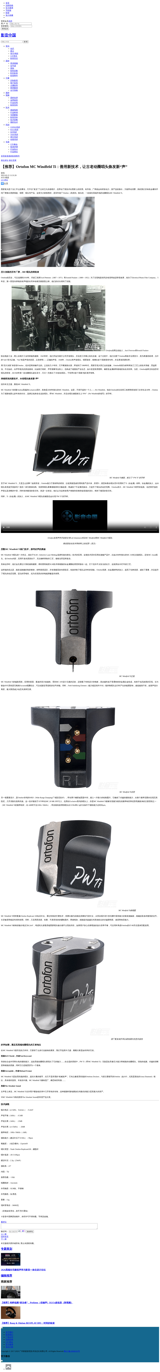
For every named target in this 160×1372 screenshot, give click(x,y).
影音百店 (14, 58)
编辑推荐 (6, 1275)
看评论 (4, 1222)
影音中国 (8, 35)
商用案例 (14, 88)
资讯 (7, 46)
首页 (7, 3)
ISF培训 (13, 132)
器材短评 (14, 98)
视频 (7, 95)
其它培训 (14, 137)
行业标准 (14, 112)
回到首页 (4, 1237)
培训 (7, 125)
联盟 (7, 13)
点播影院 (14, 85)
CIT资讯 (13, 56)
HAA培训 (14, 130)
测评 (7, 93)
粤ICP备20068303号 (72, 1351)
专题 (7, 142)
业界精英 (14, 100)
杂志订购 (9, 1347)
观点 (12, 51)
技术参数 (14, 120)
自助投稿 (9, 5)
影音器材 (8, 156)
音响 (12, 68)
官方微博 (9, 8)
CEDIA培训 (15, 127)
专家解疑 (14, 115)
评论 (4, 180)
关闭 (10, 21)
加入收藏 (9, 15)
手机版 (8, 10)
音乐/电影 (14, 53)
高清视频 (14, 63)
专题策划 (6, 1248)
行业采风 (14, 103)
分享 (6, 183)
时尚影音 (14, 73)
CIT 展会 (9, 1342)
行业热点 (14, 149)
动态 (12, 49)
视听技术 (14, 122)
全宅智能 (14, 90)
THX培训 (14, 135)
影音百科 (14, 105)
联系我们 (9, 1335)
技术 (7, 108)
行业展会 (14, 152)
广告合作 (9, 1337)
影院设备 (14, 71)
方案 (7, 78)
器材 (7, 61)
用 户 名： (5, 24)
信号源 (13, 66)
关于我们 (9, 1332)
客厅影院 (14, 83)
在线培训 (14, 139)
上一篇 (4, 1234)
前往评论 (4, 160)
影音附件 (14, 76)
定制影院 (14, 80)
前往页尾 (12, 160)
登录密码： (5, 26)
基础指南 (14, 110)
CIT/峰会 (14, 144)
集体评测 (14, 147)
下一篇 (4, 1239)
